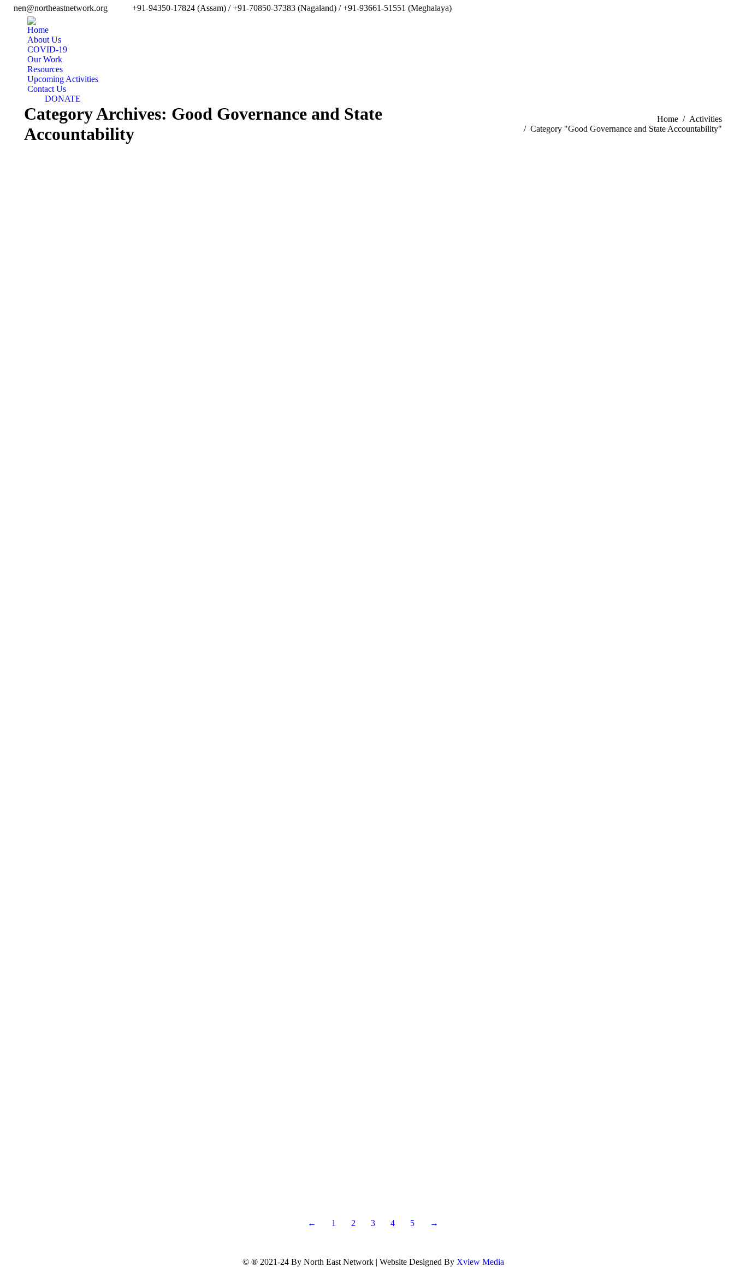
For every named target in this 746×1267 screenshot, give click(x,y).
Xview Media (480, 1261)
